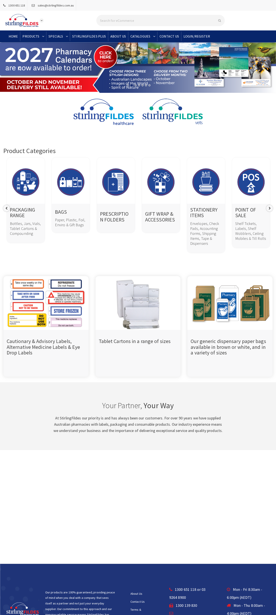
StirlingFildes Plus (89, 36)
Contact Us (169, 36)
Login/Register (196, 36)
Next (269, 208)
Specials (56, 36)
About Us (118, 36)
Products (30, 36)
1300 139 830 (186, 605)
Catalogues (140, 36)
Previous (6, 208)
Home (13, 36)
